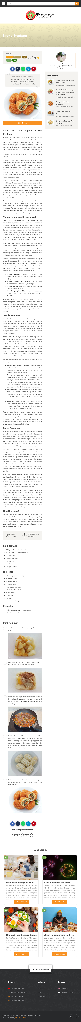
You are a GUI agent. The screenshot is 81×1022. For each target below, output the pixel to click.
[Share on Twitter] (18, 69)
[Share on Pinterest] (33, 69)
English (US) (64, 988)
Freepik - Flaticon (21, 1018)
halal (14, 60)
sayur (8, 60)
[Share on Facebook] (12, 69)
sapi (24, 57)
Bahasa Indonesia (66, 992)
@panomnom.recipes (17, 988)
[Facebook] (71, 1016)
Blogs (40, 992)
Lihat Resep (22, 123)
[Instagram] (77, 1016)
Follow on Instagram (42, 969)
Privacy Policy (42, 996)
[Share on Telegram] (28, 69)
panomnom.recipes (17, 996)
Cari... (40, 988)
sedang (9, 57)
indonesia (17, 57)
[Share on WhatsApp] (23, 69)
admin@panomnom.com (19, 992)
